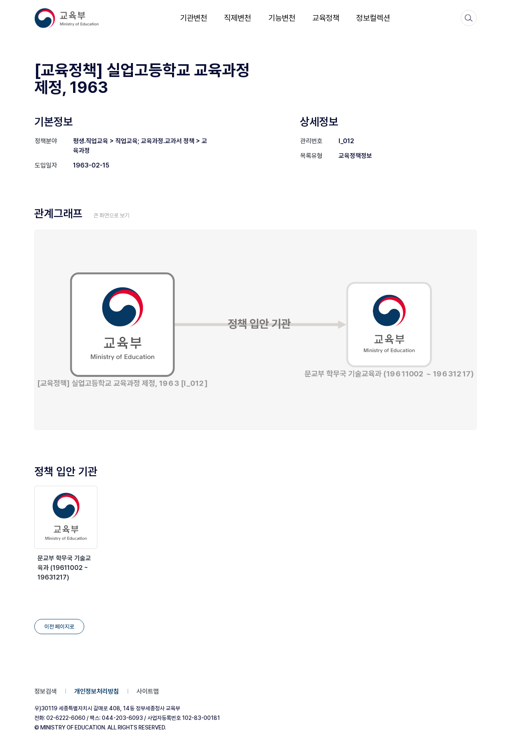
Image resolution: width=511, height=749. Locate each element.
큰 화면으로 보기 (111, 215)
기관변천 (193, 18)
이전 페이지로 (59, 626)
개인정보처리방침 (96, 691)
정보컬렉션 (373, 18)
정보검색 (45, 691)
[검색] (469, 18)
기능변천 (281, 18)
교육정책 (325, 18)
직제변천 (237, 18)
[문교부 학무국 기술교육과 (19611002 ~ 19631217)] (65, 517)
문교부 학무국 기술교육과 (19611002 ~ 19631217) (64, 567)
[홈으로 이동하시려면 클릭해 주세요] (71, 18)
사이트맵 (148, 691)
